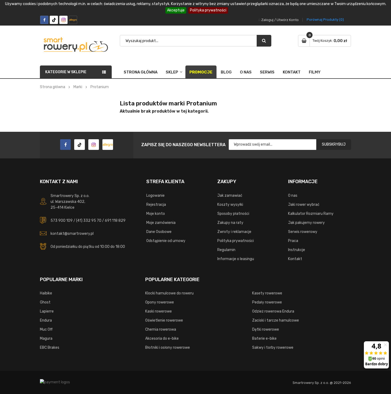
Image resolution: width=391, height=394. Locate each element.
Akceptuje (176, 10)
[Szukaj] (264, 41)
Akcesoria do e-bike (162, 338)
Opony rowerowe (159, 302)
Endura (46, 320)
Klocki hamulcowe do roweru (169, 293)
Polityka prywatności (208, 10)
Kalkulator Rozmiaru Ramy (311, 213)
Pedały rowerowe (267, 302)
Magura (46, 338)
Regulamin (226, 250)
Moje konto (155, 213)
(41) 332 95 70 (88, 220)
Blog (226, 72)
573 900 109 (62, 220)
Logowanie (155, 195)
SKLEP (172, 72)
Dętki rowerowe (265, 329)
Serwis (267, 72)
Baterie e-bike (264, 338)
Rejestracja (156, 204)
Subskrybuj (334, 144)
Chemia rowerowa (160, 329)
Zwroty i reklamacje (234, 231)
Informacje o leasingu (235, 259)
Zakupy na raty (230, 222)
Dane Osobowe (159, 231)
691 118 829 (115, 220)
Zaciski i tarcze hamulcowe (275, 320)
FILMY (315, 72)
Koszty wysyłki (230, 204)
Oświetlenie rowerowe (164, 320)
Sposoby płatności (233, 213)
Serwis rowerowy (302, 231)
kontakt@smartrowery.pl (72, 233)
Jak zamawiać (229, 195)
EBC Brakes (49, 347)
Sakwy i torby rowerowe (272, 347)
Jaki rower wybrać (303, 204)
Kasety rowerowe (267, 293)
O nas (246, 72)
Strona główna (140, 72)
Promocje (201, 72)
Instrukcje (296, 250)
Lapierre (47, 311)
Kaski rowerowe (158, 311)
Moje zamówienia (161, 222)
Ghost (45, 302)
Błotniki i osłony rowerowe (167, 347)
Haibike (46, 293)
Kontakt (292, 72)
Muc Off (46, 329)
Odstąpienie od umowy (165, 241)
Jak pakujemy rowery (306, 222)
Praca (293, 241)
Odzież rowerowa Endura (273, 311)
